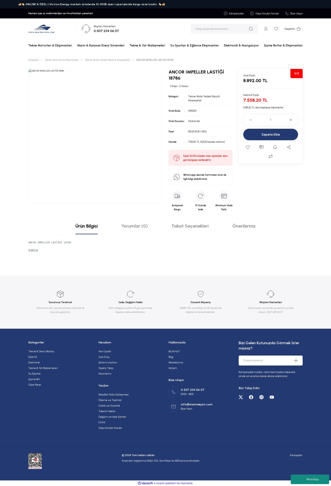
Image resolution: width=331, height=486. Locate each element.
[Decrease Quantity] (247, 120)
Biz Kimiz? (174, 351)
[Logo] (41, 28)
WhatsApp (312, 479)
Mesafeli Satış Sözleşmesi (113, 394)
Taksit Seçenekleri (190, 226)
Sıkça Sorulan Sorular (110, 428)
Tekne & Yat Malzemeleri (43, 368)
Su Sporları (34, 373)
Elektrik (32, 357)
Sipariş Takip (105, 368)
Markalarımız (176, 362)
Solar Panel (34, 384)
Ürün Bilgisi (86, 226)
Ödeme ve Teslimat (110, 400)
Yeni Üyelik (104, 351)
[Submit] (296, 361)
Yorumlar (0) (134, 226)
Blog (171, 357)
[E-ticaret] (165, 483)
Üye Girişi (104, 357)
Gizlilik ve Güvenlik (109, 405)
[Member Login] (266, 29)
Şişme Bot (34, 379)
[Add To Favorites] (248, 147)
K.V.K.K (101, 422)
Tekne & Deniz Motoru (41, 351)
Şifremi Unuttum (107, 362)
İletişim (173, 368)
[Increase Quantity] (294, 120)
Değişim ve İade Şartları (112, 416)
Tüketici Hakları (107, 411)
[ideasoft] (145, 483)
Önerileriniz (244, 226)
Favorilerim (104, 373)
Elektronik (34, 362)
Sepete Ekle (270, 134)
